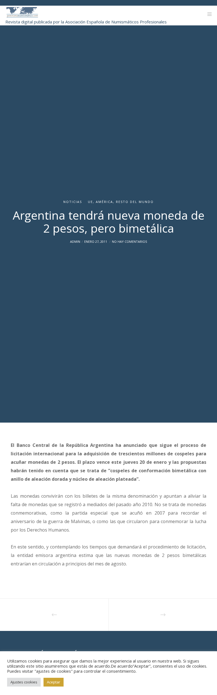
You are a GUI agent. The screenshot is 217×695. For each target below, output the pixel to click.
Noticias (72, 202)
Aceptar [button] (53, 682)
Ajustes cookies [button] (23, 682)
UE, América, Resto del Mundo (121, 202)
